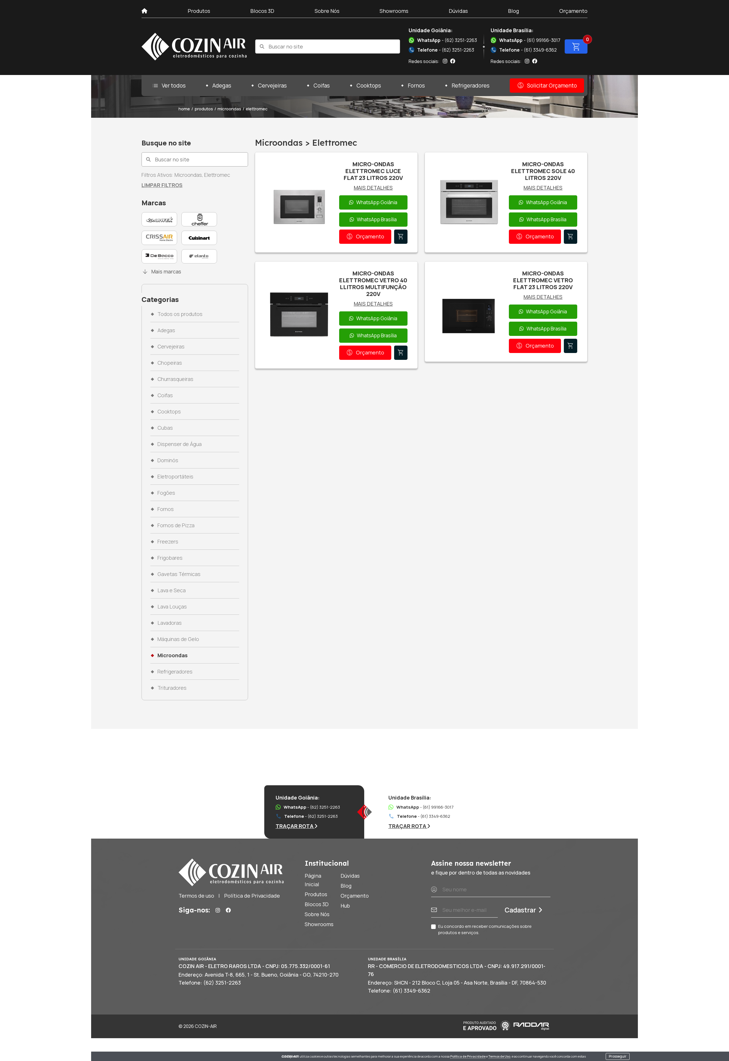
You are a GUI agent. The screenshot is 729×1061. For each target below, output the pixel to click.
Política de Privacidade (468, 1056)
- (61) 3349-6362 (524, 50)
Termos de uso (196, 895)
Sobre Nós (327, 10)
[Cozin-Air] (194, 46)
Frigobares (170, 557)
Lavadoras (169, 622)
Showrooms (394, 10)
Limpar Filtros (162, 185)
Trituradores (172, 687)
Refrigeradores (471, 85)
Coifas (322, 85)
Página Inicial (313, 880)
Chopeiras (169, 362)
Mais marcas (161, 271)
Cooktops (369, 85)
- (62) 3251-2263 (447, 40)
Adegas (221, 85)
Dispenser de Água (179, 444)
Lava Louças (172, 606)
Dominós (167, 460)
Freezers (167, 541)
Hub (345, 905)
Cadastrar (520, 909)
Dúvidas (458, 10)
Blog (513, 10)
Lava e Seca (171, 590)
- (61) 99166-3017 (529, 40)
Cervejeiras (272, 85)
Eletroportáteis (175, 476)
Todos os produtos (179, 314)
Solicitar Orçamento (547, 85)
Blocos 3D (262, 10)
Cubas (165, 427)
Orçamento (573, 10)
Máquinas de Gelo (178, 639)
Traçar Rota (295, 826)
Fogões (166, 492)
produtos (203, 109)
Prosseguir (617, 1056)
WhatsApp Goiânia (376, 202)
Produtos (199, 10)
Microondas (172, 655)
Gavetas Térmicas (178, 574)
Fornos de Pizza (175, 525)
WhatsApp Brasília (377, 219)
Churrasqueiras (175, 379)
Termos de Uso (499, 1056)
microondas (229, 109)
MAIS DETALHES (373, 187)
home (184, 109)
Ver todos (168, 85)
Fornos (416, 85)
